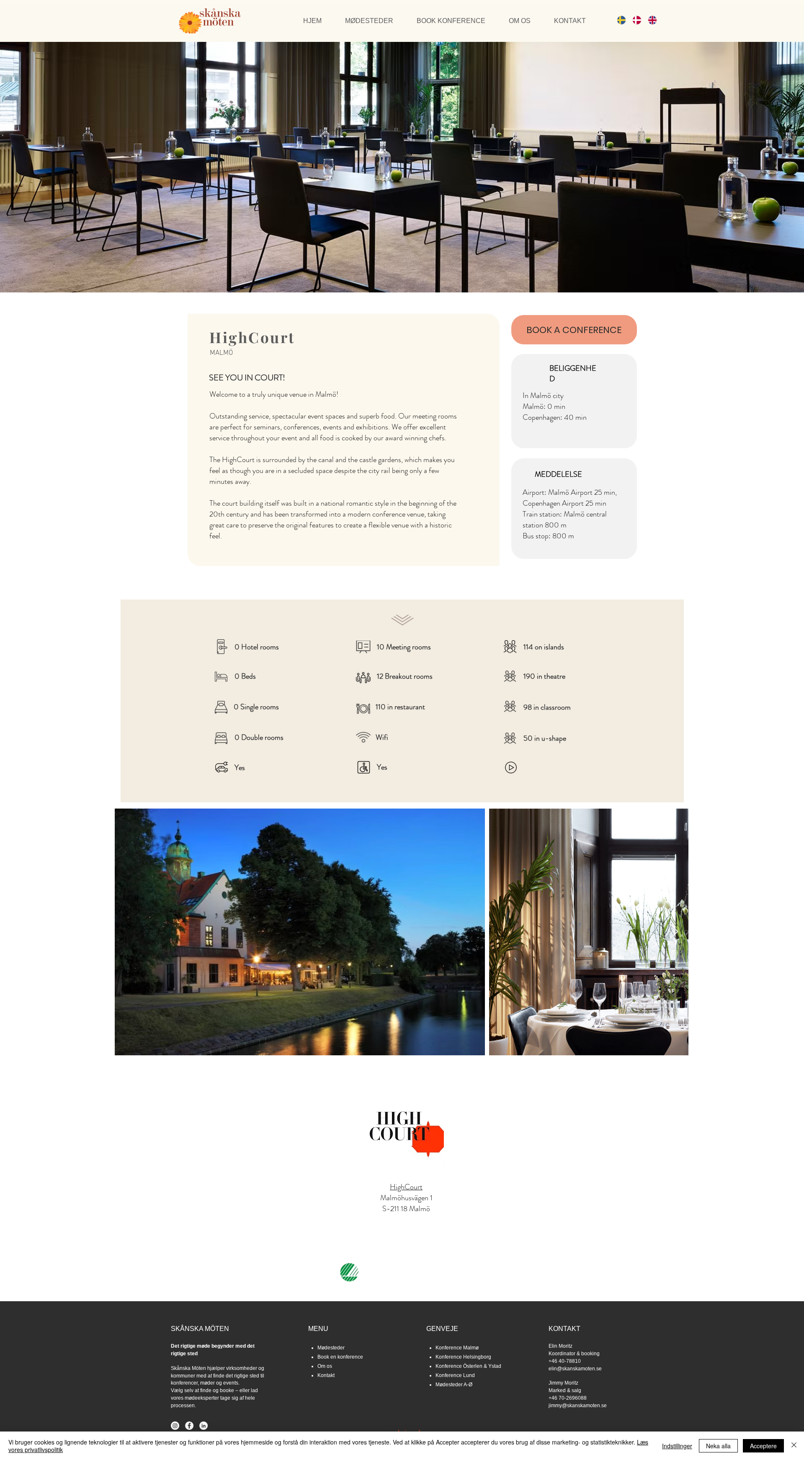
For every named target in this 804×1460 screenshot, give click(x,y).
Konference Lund (455, 1375)
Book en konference (340, 1357)
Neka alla (718, 1446)
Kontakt (326, 1375)
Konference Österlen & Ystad (468, 1366)
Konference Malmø (457, 1348)
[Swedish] (618, 19)
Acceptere (763, 1446)
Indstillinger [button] (677, 1446)
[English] (649, 19)
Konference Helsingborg (463, 1357)
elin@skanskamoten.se (575, 1369)
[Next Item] (674, 932)
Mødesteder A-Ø (454, 1385)
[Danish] (634, 19)
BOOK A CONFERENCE (573, 329)
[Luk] (794, 1445)
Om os (324, 1366)
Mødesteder (331, 1348)
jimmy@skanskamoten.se (578, 1405)
